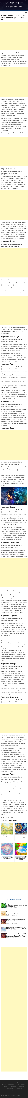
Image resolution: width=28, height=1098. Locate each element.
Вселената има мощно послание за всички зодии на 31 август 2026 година (16, 928)
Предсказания (19, 1088)
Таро (9, 1082)
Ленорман (14, 1082)
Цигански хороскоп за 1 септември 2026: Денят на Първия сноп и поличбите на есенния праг (15, 920)
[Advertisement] (14, 36)
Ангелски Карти (22, 1082)
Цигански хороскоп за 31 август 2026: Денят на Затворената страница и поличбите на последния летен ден (16, 935)
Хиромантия (13, 1086)
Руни (18, 1084)
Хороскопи (23, 1084)
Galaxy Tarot (14, 3)
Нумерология (21, 1086)
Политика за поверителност (19, 1090)
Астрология (6, 1086)
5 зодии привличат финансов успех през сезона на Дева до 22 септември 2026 (16, 913)
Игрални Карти (11, 1084)
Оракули (4, 1084)
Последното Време (9, 1088)
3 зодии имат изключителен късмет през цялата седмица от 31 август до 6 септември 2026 (16, 905)
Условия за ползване (7, 1090)
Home (4, 1082)
